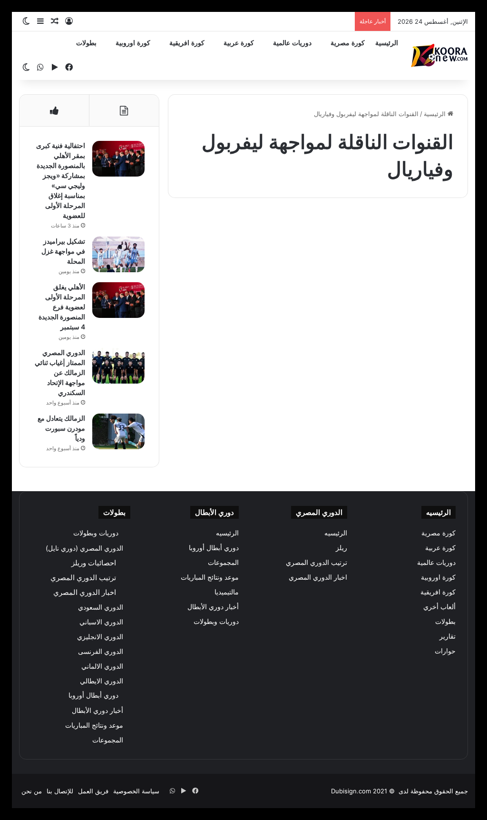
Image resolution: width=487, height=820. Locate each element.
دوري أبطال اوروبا (429, 228)
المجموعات (223, 562)
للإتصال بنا (60, 791)
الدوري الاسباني (101, 622)
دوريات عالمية (292, 43)
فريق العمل (93, 791)
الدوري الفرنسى (100, 651)
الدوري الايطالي (101, 681)
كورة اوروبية (133, 43)
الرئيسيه (335, 533)
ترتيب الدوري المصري (316, 562)
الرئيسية (386, 43)
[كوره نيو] (439, 55)
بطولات (86, 43)
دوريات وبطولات (216, 621)
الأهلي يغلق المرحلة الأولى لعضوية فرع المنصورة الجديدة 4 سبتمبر (62, 307)
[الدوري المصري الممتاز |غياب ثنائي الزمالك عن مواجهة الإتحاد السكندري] (118, 366)
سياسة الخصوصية (136, 791)
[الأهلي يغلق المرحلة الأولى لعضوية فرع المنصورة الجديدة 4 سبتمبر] (118, 300)
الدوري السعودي (100, 607)
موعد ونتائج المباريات (210, 577)
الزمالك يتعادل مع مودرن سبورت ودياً (61, 428)
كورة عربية (239, 43)
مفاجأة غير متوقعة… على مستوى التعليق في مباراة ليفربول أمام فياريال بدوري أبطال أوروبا (397, 279)
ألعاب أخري (439, 607)
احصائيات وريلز (93, 562)
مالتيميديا (226, 592)
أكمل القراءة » (426, 394)
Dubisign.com (351, 791)
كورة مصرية (348, 43)
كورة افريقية (187, 43)
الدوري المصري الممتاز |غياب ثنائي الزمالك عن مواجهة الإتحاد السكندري (60, 372)
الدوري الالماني (102, 666)
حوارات (445, 651)
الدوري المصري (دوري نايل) (84, 548)
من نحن (31, 791)
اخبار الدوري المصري (318, 577)
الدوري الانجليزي (100, 636)
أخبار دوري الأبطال (213, 607)
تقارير (447, 636)
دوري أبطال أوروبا (214, 548)
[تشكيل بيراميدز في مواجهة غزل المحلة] (118, 254)
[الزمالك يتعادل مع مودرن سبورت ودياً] (118, 431)
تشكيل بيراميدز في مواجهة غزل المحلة (63, 251)
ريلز (341, 548)
